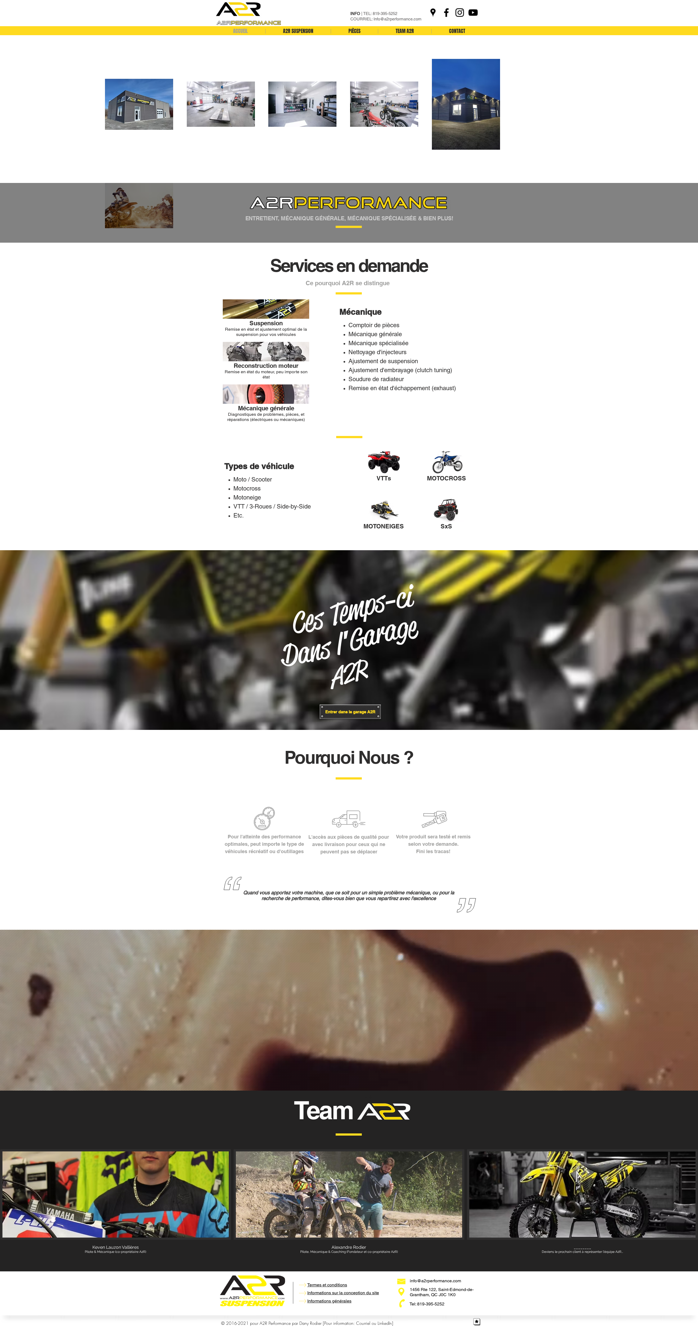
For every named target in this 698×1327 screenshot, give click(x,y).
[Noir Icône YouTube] (473, 12)
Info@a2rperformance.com (398, 19)
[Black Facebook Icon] (446, 12)
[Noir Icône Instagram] (459, 12)
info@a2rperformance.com (435, 1280)
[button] (266, 320)
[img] (582, 1205)
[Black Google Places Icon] (433, 12)
